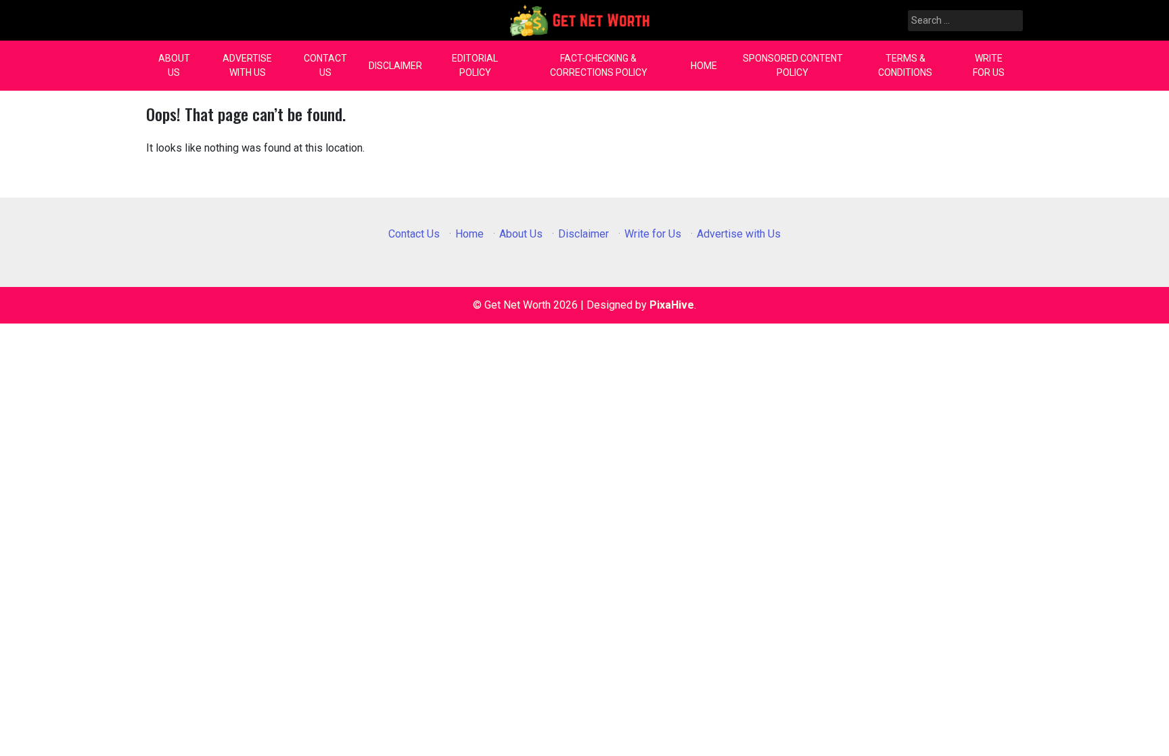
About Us (174, 65)
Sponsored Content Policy (793, 65)
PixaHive (671, 304)
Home (704, 65)
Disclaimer (395, 65)
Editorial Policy (475, 65)
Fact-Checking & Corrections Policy (598, 65)
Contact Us (325, 65)
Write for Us (989, 65)
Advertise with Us (247, 65)
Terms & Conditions (905, 65)
